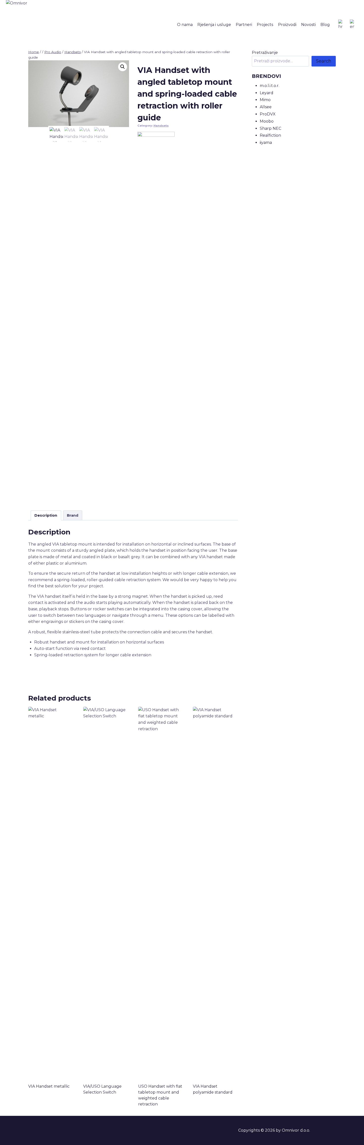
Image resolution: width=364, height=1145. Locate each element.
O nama (185, 24)
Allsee (266, 107)
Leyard (266, 92)
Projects (265, 24)
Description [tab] (45, 515)
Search (323, 61)
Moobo (267, 121)
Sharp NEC (270, 128)
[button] (122, 66)
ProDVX (268, 114)
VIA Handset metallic (49, 1086)
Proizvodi (287, 24)
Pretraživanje (265, 52)
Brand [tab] (72, 515)
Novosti (308, 24)
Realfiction (270, 135)
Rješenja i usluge (214, 24)
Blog (325, 24)
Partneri (244, 24)
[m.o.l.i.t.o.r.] (156, 317)
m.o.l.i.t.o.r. (269, 85)
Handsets (161, 125)
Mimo (265, 99)
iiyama (266, 142)
